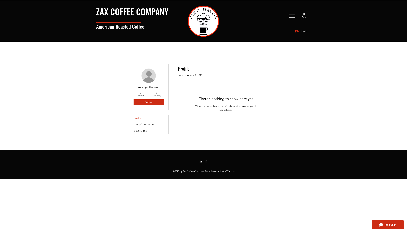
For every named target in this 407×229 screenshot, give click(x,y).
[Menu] (292, 16)
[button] (304, 15)
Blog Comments (144, 124)
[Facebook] (205, 161)
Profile (138, 118)
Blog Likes (140, 130)
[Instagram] (201, 161)
